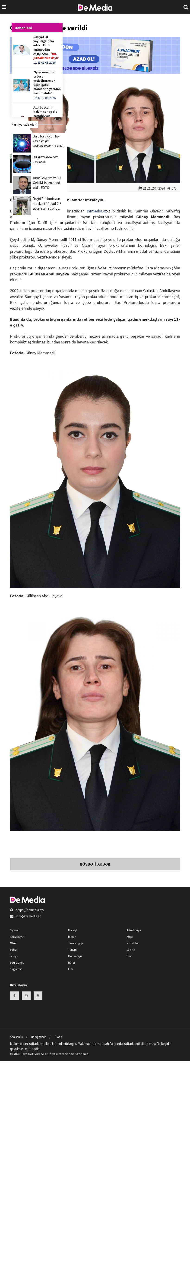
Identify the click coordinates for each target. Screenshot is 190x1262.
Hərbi (71, 963)
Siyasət (14, 930)
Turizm (72, 950)
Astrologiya (134, 930)
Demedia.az (97, 211)
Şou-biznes (17, 963)
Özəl (129, 956)
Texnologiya (76, 943)
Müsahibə (133, 943)
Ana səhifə (16, 1037)
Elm (70, 969)
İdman (72, 937)
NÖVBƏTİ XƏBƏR (95, 864)
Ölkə (13, 943)
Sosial (13, 950)
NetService (36, 1054)
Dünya (14, 956)
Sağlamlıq (16, 969)
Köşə (130, 937)
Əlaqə (58, 1037)
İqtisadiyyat (17, 937)
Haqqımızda (38, 1037)
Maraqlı (72, 930)
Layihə (131, 950)
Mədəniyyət (75, 956)
